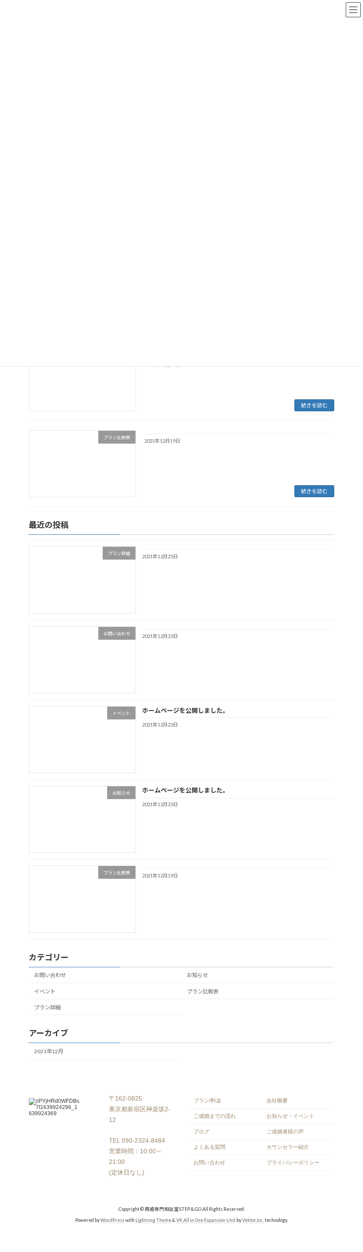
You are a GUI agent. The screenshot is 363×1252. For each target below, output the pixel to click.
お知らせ (197, 975)
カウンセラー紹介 (287, 1147)
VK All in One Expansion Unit (206, 1220)
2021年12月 (48, 1051)
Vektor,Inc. (253, 1220)
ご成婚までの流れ (214, 1116)
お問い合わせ (50, 975)
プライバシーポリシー (293, 1162)
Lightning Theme (153, 1220)
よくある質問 (209, 1147)
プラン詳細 (47, 1007)
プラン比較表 (203, 991)
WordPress (112, 1220)
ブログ (201, 1131)
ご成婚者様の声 (285, 1131)
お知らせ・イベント (290, 1116)
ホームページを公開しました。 (185, 710)
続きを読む (314, 405)
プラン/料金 (207, 1100)
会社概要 (277, 1100)
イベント (44, 991)
